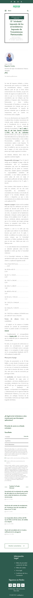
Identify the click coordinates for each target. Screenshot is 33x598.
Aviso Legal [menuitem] (19, 570)
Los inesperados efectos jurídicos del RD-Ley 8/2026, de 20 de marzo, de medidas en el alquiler (16, 519)
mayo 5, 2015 (8, 64)
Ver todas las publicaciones (11, 76)
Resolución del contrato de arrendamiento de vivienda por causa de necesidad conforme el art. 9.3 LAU (16, 507)
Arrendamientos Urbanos (16, 17)
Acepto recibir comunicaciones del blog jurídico (17, 458)
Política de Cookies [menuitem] (21, 568)
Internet (7, 331)
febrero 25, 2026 (10, 534)
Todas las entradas (16, 37)
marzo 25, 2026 (9, 524)
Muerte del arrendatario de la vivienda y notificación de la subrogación (16, 531)
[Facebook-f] (11, 1)
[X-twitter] (21, 1)
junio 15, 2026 (9, 499)
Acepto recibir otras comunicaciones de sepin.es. (15, 462)
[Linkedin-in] (14, 1)
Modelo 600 (13, 336)
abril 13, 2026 (9, 511)
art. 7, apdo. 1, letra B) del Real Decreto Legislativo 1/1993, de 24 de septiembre (16, 130)
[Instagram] (18, 1)
